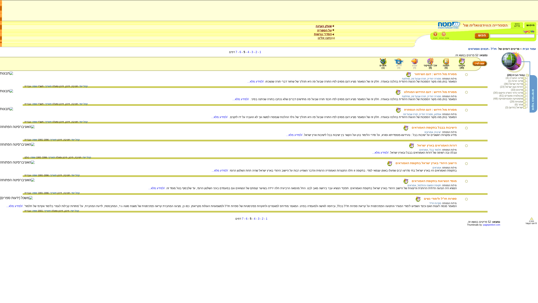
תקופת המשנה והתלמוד (429, 185)
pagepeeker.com (491, 224)
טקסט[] (462, 66)
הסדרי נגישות (323, 34)
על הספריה (324, 30)
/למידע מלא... (256, 81)
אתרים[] (383, 66)
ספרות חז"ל (435, 203)
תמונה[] (446, 66)
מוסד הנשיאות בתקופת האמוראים (434, 181)
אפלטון (437, 114)
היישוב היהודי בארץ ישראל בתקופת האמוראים (426, 163)
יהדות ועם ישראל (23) (511, 86)
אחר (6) (519, 104)
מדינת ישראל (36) (513, 83)
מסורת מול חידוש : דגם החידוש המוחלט (430, 92)
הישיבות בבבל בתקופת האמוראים (434, 127)
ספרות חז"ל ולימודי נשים (440, 198)
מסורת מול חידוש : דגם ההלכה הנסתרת (430, 109)
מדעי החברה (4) (514, 78)
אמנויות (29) (516, 101)
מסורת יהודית (434, 78)
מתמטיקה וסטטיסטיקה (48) (508, 98)
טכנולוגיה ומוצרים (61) (511, 95)
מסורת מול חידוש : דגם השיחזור (435, 74)
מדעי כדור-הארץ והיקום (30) (508, 92)
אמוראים (429, 132)
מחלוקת (406, 78)
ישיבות (437, 132)
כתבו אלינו (325, 38)
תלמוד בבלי (435, 150)
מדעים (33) (517, 89)
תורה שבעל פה (418, 78)
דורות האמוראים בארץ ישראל (437, 145)
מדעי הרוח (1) (515, 81)
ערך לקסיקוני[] (430, 66)
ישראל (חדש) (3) (514, 107)
